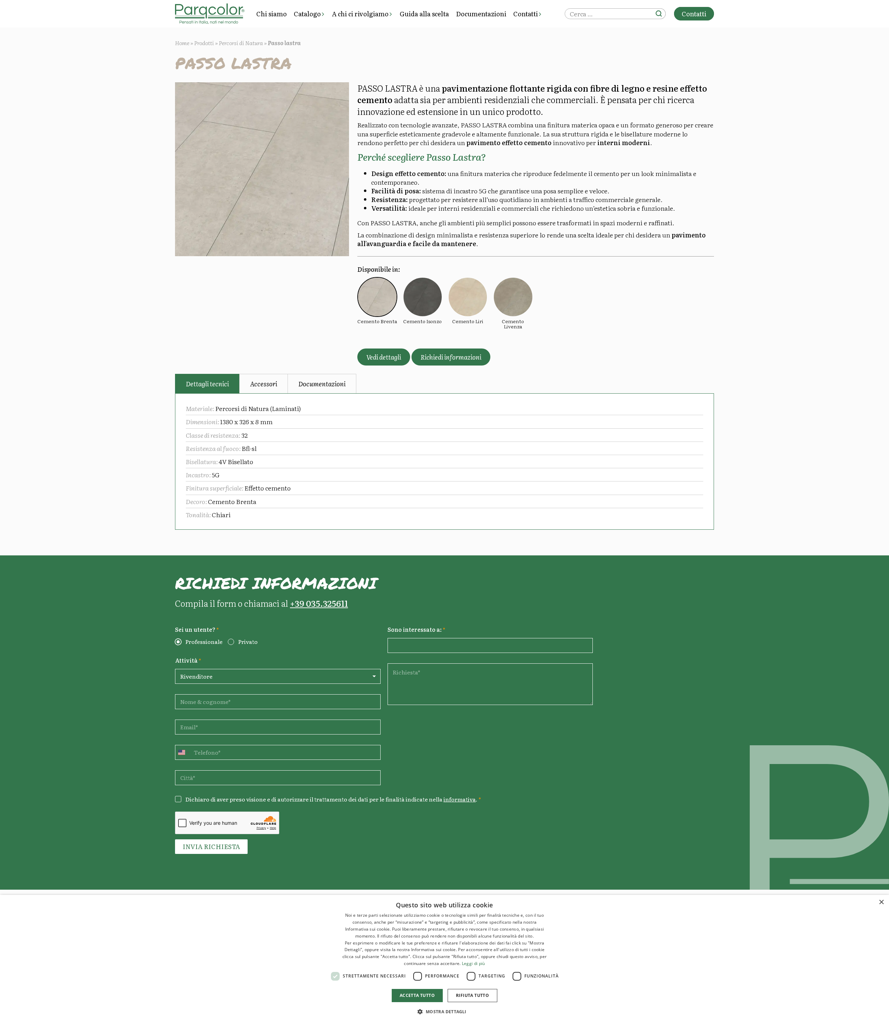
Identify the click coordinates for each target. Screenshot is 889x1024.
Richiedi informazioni (451, 357)
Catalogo (307, 13)
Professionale (204, 641)
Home (182, 43)
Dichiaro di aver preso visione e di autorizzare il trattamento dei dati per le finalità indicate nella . (333, 799)
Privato (248, 641)
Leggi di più (473, 963)
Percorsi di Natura (241, 43)
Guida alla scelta (424, 13)
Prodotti (204, 43)
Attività (188, 660)
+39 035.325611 (319, 603)
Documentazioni (481, 13)
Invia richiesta (211, 846)
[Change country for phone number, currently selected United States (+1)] (183, 752)
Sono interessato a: (416, 629)
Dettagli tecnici (207, 383)
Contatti (525, 13)
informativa (459, 799)
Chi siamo (271, 13)
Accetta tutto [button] (417, 995)
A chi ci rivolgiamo (360, 13)
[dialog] (444, 959)
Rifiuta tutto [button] (472, 995)
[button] (444, 1011)
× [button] (881, 902)
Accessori (263, 383)
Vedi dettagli (383, 357)
